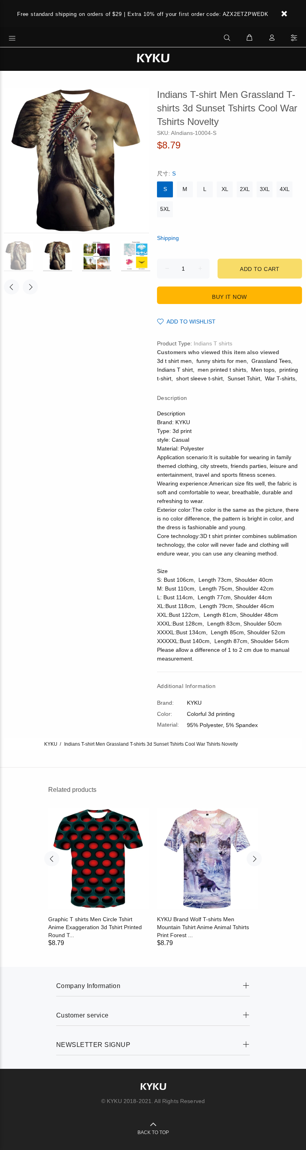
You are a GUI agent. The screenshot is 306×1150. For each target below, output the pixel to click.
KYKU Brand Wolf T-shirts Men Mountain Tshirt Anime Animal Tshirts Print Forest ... (203, 927)
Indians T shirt (175, 369)
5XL (165, 209)
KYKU (50, 744)
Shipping (168, 238)
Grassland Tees (271, 361)
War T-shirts (280, 378)
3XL (265, 189)
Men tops (263, 369)
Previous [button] (11, 286)
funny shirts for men (221, 361)
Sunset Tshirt (244, 378)
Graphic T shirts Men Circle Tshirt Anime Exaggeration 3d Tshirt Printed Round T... (95, 927)
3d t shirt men (174, 361)
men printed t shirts (222, 369)
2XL (245, 189)
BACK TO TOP (153, 1132)
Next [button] (30, 286)
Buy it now (229, 297)
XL (225, 189)
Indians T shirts (213, 343)
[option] (23, 256)
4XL (285, 189)
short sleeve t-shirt (199, 378)
